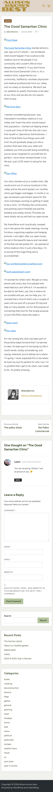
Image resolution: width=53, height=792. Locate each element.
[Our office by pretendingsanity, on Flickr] (10, 173)
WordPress (18, 787)
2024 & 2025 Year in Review (18, 658)
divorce (7, 692)
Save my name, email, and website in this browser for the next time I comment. (24, 591)
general (8, 21)
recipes (7, 744)
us (5, 757)
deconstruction (11, 688)
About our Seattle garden (16, 645)
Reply (18, 480)
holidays (8, 718)
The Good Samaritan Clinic (17, 48)
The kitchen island (13, 641)
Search (7, 616)
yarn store (9, 761)
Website (8, 572)
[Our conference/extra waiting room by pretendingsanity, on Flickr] (23, 263)
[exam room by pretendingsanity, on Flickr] (11, 322)
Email (8, 559)
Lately (7, 654)
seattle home (10, 748)
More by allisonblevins (31, 396)
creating (8, 683)
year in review (11, 765)
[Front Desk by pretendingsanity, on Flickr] (10, 40)
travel (7, 752)
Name (8, 547)
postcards (8, 740)
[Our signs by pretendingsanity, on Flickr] (10, 330)
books (7, 679)
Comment (10, 510)
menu (7, 731)
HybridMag (33, 787)
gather (7, 701)
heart (6, 714)
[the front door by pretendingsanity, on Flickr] (12, 106)
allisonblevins (12, 32)
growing (8, 709)
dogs (6, 696)
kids (6, 727)
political (8, 735)
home (7, 722)
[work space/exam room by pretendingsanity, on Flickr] (17, 271)
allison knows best (28, 784)
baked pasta (10, 650)
